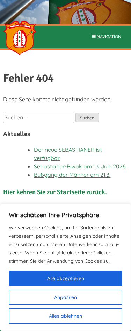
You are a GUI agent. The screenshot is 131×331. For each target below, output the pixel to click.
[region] (65, 267)
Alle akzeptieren (65, 278)
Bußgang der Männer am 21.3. (72, 174)
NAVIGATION (108, 36)
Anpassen (65, 297)
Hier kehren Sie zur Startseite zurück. (55, 192)
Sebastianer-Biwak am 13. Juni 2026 (80, 166)
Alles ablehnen (65, 316)
